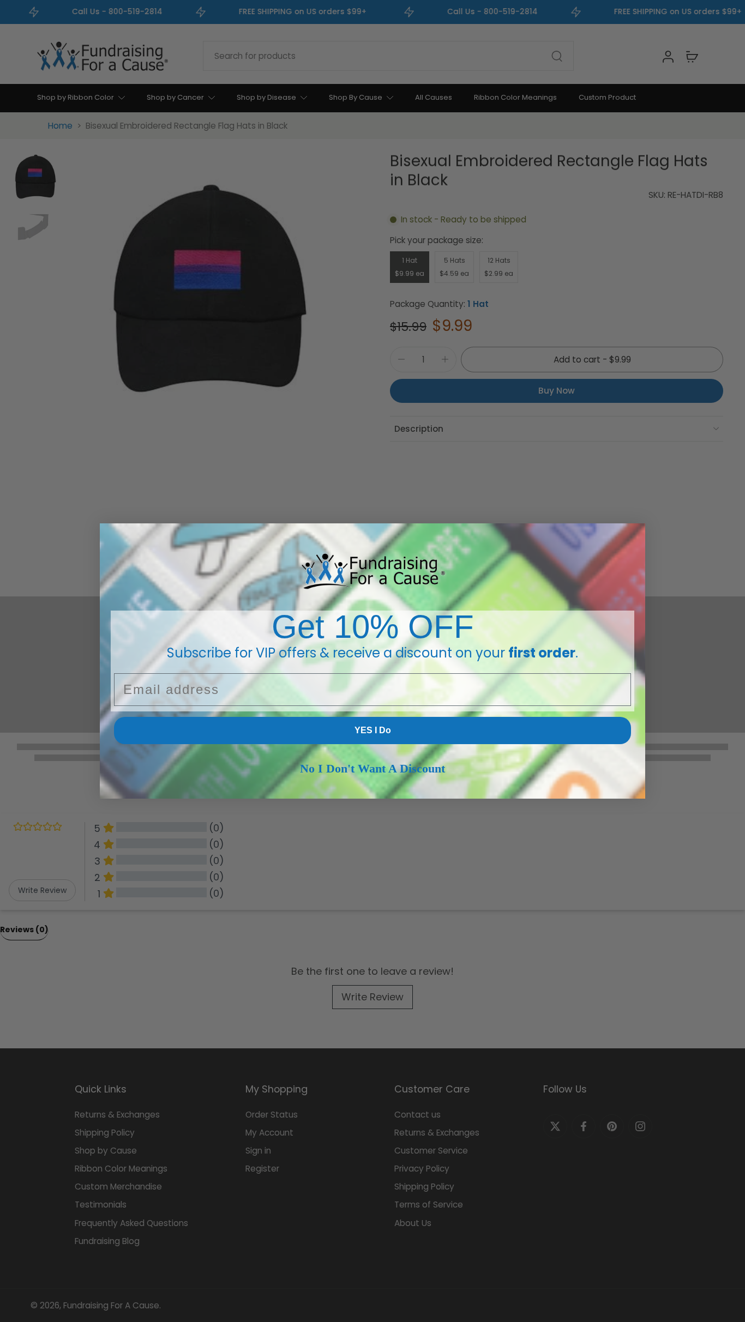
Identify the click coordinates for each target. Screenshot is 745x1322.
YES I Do (373, 730)
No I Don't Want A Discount (372, 768)
